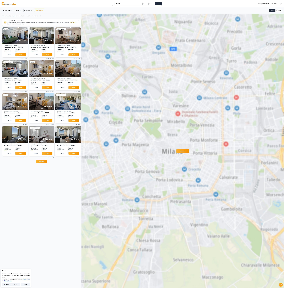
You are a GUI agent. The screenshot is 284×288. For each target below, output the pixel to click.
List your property (263, 3)
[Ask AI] (281, 285)
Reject (15, 284)
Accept (25, 284)
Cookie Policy (26, 279)
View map (182, 151)
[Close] (78, 20)
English (273, 3)
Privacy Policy (8, 281)
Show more (41, 161)
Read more (6, 284)
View (20, 54)
